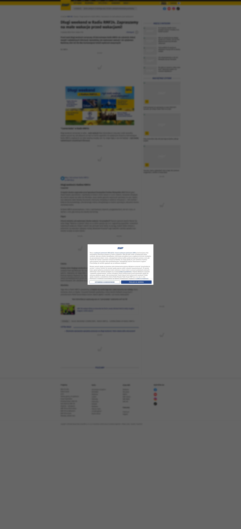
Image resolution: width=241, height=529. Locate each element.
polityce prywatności (125, 271)
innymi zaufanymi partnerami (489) (125, 253)
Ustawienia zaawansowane (105, 282)
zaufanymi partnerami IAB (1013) (104, 253)
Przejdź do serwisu (136, 282)
